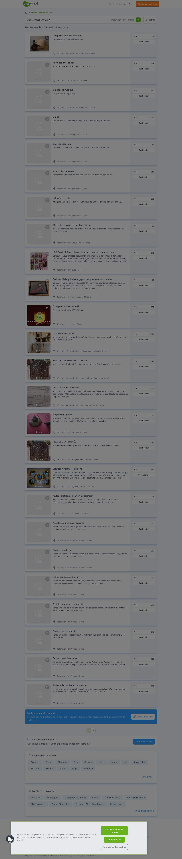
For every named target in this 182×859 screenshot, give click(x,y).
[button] (10, 839)
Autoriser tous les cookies (114, 831)
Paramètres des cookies (114, 847)
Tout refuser (114, 839)
